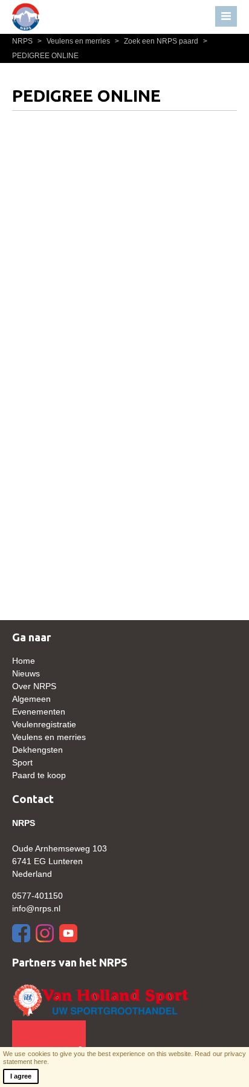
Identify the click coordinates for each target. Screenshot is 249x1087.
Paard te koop (39, 775)
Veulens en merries (74, 41)
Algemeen (31, 699)
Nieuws (26, 673)
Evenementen (38, 711)
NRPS (23, 41)
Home (23, 661)
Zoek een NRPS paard (157, 41)
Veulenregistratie (44, 724)
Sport (22, 762)
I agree (20, 1076)
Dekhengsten (37, 750)
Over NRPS (34, 686)
